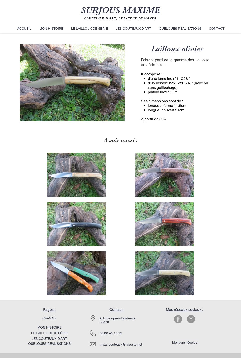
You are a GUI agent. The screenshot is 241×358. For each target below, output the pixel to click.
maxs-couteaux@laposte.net (121, 344)
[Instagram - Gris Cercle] (191, 319)
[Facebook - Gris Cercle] (178, 319)
